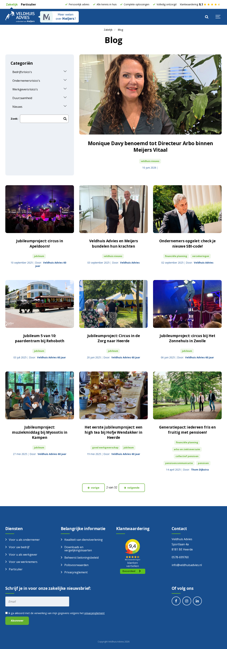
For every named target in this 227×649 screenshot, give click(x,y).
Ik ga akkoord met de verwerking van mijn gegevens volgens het (56, 613)
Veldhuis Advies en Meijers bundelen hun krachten (113, 243)
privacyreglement (94, 613)
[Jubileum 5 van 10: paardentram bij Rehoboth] (39, 304)
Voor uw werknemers (23, 562)
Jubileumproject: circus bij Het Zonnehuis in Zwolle (187, 338)
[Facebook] (176, 601)
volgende (133, 487)
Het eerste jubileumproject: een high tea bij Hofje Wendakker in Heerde (113, 432)
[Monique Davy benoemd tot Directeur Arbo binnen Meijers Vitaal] (150, 94)
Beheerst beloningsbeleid (81, 558)
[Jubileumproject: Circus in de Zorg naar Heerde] (113, 304)
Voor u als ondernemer (24, 540)
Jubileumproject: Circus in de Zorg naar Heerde (113, 338)
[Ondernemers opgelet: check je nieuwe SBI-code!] (187, 209)
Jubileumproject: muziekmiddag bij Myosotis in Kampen (39, 432)
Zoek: (14, 119)
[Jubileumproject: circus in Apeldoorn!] (39, 209)
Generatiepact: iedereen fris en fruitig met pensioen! (187, 430)
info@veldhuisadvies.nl (187, 565)
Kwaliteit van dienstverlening (83, 540)
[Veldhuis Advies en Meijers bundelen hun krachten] (113, 209)
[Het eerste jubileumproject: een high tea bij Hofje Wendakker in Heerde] (113, 395)
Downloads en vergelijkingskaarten (78, 548)
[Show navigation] (218, 17)
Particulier (28, 4)
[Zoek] (207, 17)
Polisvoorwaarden (76, 565)
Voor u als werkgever (23, 554)
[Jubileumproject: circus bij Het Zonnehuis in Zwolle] (187, 304)
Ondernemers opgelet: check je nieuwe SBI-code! (187, 243)
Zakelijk (11, 4)
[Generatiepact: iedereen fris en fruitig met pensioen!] (187, 395)
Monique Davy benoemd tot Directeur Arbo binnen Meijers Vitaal (150, 146)
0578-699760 (180, 557)
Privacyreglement (76, 572)
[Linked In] (197, 601)
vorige (94, 487)
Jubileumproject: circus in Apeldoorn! (39, 243)
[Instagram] (186, 601)
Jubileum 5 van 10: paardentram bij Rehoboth (39, 338)
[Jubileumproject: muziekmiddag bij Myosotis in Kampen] (39, 395)
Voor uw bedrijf (19, 547)
